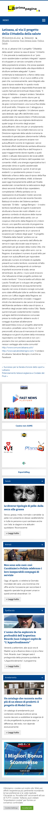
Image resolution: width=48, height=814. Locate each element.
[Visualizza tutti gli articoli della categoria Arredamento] (42, 678)
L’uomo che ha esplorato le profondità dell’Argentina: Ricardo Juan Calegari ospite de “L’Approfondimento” (22, 637)
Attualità (5, 41)
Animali (8, 544)
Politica (40, 41)
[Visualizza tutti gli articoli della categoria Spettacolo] (42, 611)
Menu (6, 20)
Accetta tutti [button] (27, 808)
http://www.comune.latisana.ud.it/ (18, 347)
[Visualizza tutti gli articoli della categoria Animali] (42, 545)
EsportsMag (24, 472)
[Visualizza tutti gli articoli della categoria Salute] (42, 481)
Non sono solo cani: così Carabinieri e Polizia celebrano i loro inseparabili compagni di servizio (23, 570)
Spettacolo (10, 610)
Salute (5, 43)
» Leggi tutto (12, 533)
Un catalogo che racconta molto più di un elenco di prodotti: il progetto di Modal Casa (23, 702)
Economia (14, 41)
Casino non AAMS (24, 426)
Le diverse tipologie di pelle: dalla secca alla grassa (23, 507)
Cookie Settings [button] (11, 808)
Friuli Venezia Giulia (28, 41)
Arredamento (10, 677)
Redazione (29, 38)
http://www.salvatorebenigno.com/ (18, 351)
